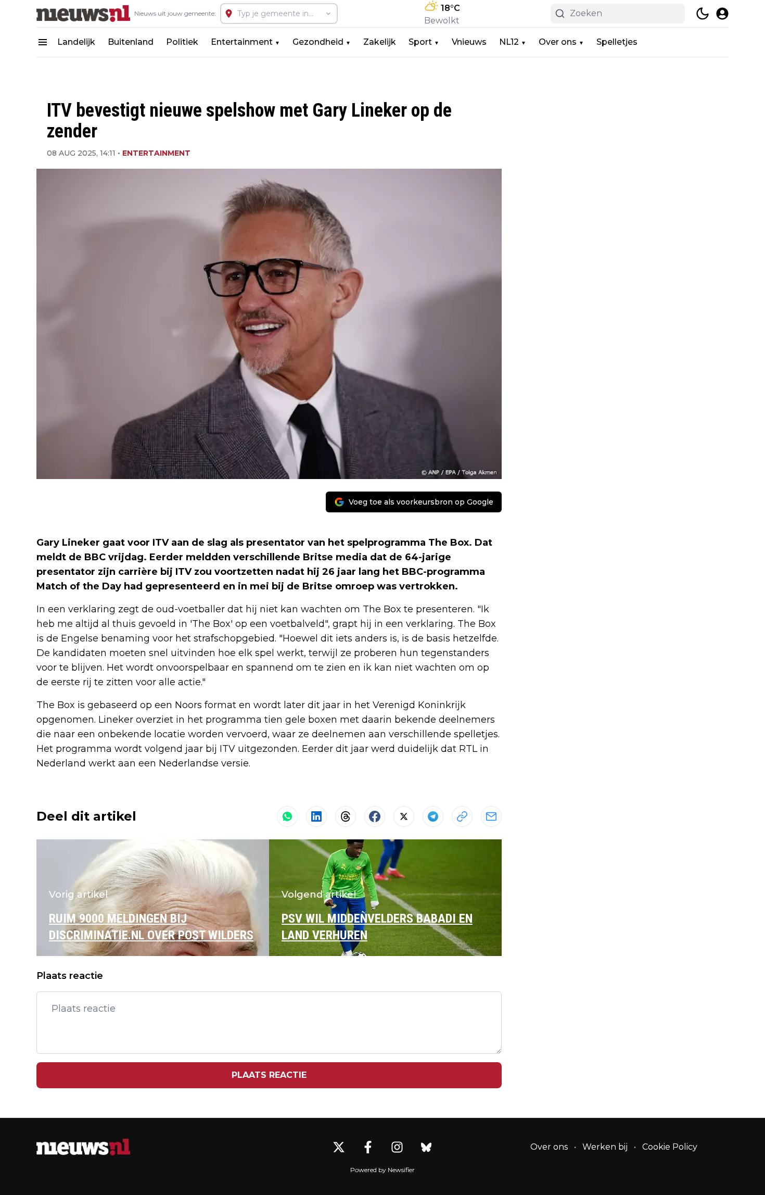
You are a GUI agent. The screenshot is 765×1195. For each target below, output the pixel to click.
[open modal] (722, 13)
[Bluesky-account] (426, 1147)
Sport (420, 42)
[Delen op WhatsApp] (287, 816)
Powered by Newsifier (382, 1170)
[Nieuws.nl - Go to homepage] (83, 1147)
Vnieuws (469, 42)
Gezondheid (317, 42)
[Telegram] (433, 816)
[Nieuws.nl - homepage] (83, 13)
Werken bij (605, 1147)
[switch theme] (702, 13)
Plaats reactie (269, 1075)
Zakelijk (379, 42)
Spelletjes (617, 42)
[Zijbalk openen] (42, 42)
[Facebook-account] (368, 1147)
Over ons (558, 42)
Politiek (182, 42)
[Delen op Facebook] (374, 816)
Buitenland (131, 42)
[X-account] (339, 1147)
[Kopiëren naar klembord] (462, 816)
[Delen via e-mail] (491, 816)
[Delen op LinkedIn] (316, 816)
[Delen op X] (403, 816)
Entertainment (242, 42)
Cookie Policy (669, 1147)
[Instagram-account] (397, 1147)
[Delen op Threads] (345, 816)
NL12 (509, 42)
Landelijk (76, 42)
